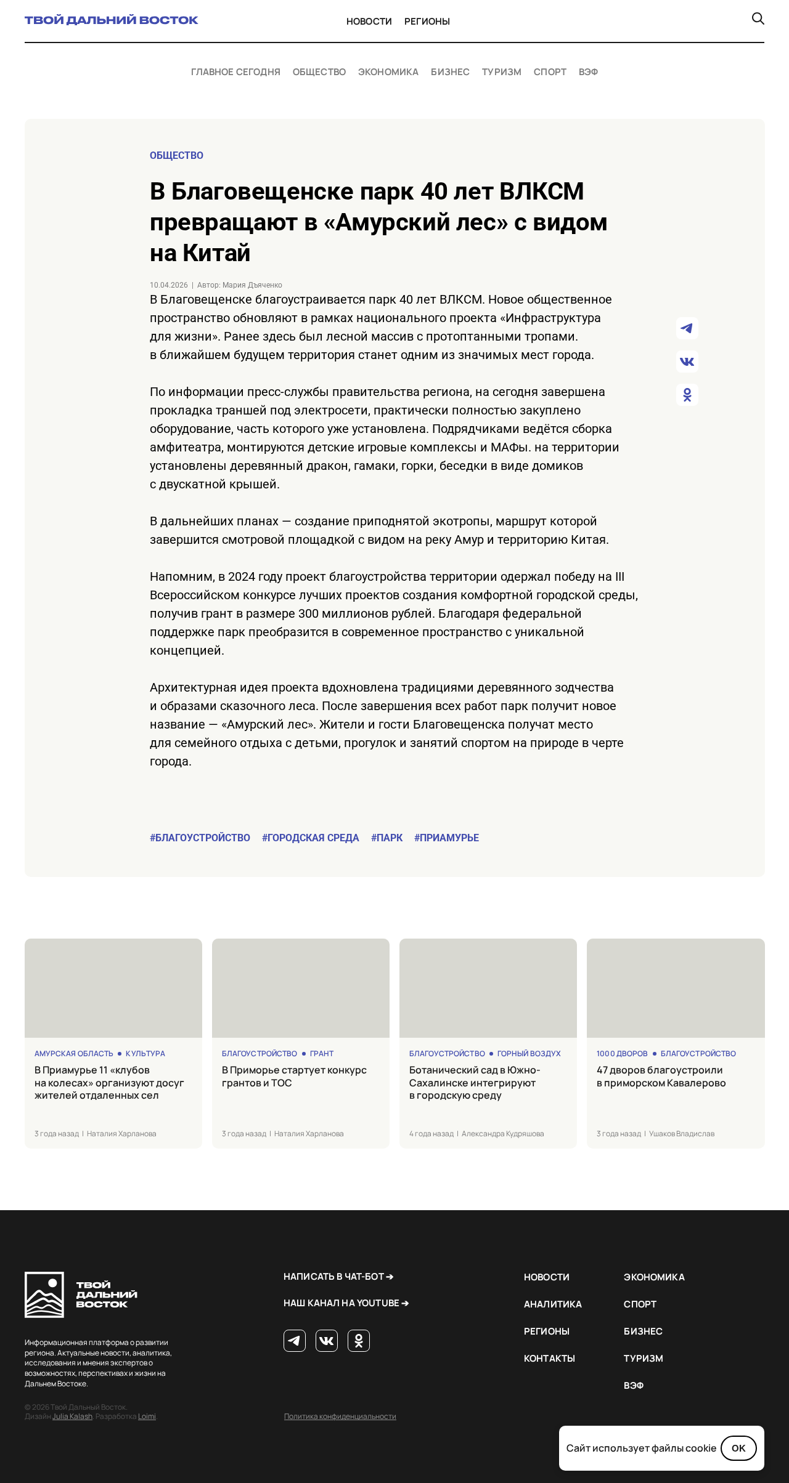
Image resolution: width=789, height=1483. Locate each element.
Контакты (549, 1358)
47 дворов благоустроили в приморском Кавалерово (661, 1076)
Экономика (388, 72)
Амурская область (74, 1053)
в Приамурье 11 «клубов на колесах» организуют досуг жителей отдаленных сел (109, 1083)
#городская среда (310, 838)
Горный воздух (529, 1053)
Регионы (427, 21)
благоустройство (260, 1053)
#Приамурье (446, 838)
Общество (319, 72)
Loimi (147, 1416)
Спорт (550, 72)
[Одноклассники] (359, 1341)
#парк (387, 838)
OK (739, 1448)
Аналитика (553, 1304)
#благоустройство (200, 838)
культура (145, 1053)
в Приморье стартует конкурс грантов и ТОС (294, 1076)
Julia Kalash (72, 1416)
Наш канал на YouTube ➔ (346, 1302)
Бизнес (450, 72)
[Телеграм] (295, 1341)
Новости (369, 21)
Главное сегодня (235, 72)
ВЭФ (588, 72)
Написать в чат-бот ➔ (339, 1276)
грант (322, 1053)
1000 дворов (622, 1053)
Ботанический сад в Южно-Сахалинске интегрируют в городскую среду (475, 1083)
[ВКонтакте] (327, 1341)
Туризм (501, 72)
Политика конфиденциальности (340, 1416)
